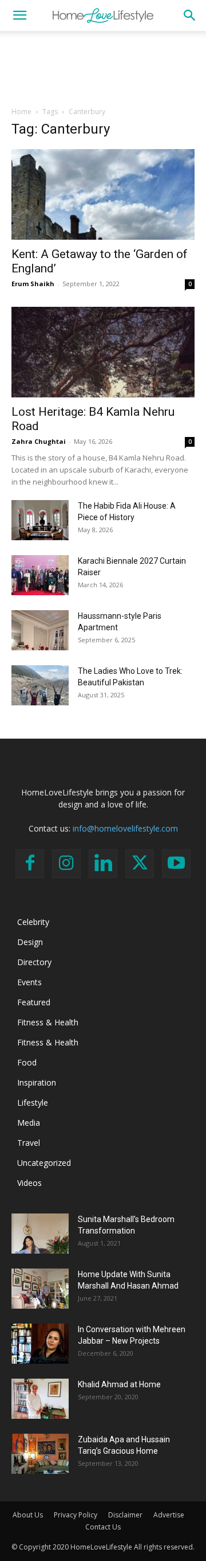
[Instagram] (66, 863)
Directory (34, 962)
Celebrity (33, 921)
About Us (28, 1515)
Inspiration (36, 1082)
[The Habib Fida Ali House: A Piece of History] (40, 520)
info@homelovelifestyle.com (125, 828)
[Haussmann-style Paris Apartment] (40, 630)
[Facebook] (29, 863)
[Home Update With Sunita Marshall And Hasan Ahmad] (40, 1289)
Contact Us (103, 1527)
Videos (29, 1182)
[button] (19, 15)
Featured (33, 1002)
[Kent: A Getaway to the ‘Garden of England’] (103, 194)
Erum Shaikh (32, 283)
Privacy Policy (75, 1515)
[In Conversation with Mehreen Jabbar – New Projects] (40, 1344)
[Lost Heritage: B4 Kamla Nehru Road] (103, 352)
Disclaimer (125, 1515)
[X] (139, 863)
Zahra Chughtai (38, 441)
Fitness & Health (47, 1022)
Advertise (168, 1515)
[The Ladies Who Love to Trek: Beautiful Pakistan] (40, 685)
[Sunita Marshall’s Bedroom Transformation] (40, 1233)
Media (28, 1122)
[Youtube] (176, 863)
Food (27, 1062)
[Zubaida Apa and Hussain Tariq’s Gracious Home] (40, 1454)
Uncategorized (44, 1162)
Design (30, 941)
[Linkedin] (103, 863)
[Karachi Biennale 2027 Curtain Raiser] (40, 575)
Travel (28, 1142)
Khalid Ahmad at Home (119, 1384)
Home (21, 111)
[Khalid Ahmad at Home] (40, 1399)
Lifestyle (32, 1102)
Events (29, 982)
